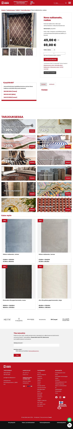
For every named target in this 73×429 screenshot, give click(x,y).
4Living (39, 372)
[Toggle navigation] (69, 3)
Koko (45, 50)
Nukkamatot (47, 67)
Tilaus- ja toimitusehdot (61, 385)
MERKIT (18, 10)
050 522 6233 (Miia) (9, 94)
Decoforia (39, 378)
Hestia (38, 384)
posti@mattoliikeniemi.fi (9, 377)
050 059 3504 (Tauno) (10, 91)
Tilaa (17, 355)
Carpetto (39, 376)
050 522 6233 (7, 374)
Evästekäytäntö (61, 422)
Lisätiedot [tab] (51, 84)
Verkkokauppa (11, 10)
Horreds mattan (41, 385)
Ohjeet (56, 378)
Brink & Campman (41, 374)
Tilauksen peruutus (59, 384)
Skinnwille (39, 395)
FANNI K (39, 380)
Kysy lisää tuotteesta (49, 72)
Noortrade (39, 393)
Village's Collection (41, 400)
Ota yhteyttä (11, 422)
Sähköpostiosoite (18, 343)
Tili (55, 387)
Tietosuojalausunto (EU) (61, 382)
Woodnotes (40, 406)
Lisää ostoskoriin (50, 59)
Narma (39, 391)
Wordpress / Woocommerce (43, 417)
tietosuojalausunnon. (34, 351)
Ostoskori (57, 380)
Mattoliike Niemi (25, 10)
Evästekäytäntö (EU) (60, 372)
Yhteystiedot (58, 391)
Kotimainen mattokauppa (61, 376)
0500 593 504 (7, 372)
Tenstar (39, 398)
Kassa (56, 374)
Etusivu (3, 10)
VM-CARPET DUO (41, 404)
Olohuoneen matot (54, 67)
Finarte (39, 382)
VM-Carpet (40, 402)
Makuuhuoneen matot (49, 65)
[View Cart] (66, 3)
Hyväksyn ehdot (18, 349)
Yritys (56, 393)
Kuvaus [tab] (43, 84)
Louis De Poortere (41, 387)
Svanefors (39, 396)
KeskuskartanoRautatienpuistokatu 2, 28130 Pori (11, 382)
